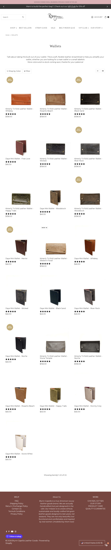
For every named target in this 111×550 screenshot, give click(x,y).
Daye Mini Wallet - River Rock (87, 308)
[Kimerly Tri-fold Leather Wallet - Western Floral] (55, 240)
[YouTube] (12, 531)
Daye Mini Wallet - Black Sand (53, 308)
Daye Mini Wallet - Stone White (19, 454)
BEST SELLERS (25, 28)
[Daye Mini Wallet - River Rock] (89, 290)
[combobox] (13, 17)
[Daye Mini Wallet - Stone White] (21, 436)
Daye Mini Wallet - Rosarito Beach (20, 406)
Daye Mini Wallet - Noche (16, 356)
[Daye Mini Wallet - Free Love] (21, 141)
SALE (53, 28)
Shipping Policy (16, 504)
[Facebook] (6, 531)
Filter (28, 71)
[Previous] (4, 6)
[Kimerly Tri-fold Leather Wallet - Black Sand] (89, 91)
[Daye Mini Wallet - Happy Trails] (55, 388)
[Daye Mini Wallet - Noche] (21, 338)
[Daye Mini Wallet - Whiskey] (89, 240)
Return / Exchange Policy (17, 506)
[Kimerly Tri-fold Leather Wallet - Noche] (89, 338)
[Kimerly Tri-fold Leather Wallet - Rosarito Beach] (55, 91)
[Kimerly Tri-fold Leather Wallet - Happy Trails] (21, 190)
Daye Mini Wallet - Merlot (16, 258)
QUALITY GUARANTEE (95, 509)
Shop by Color (15, 71)
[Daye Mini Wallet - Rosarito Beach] (21, 388)
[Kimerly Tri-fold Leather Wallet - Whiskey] (21, 91)
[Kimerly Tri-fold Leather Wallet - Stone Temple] (55, 338)
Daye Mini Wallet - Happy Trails (53, 406)
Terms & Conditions (16, 511)
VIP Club (72, 6)
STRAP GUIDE (41, 28)
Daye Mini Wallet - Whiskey (86, 258)
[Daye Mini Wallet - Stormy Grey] (89, 388)
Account (98, 17)
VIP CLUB (83, 28)
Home (7, 35)
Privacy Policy (17, 514)
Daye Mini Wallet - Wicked (17, 308)
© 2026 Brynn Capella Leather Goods (22, 541)
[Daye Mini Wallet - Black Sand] (55, 290)
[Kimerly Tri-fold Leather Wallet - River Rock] (89, 141)
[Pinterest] (9, 531)
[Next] (107, 6)
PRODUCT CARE (95, 506)
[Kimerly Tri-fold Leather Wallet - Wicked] (55, 141)
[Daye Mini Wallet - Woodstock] (55, 190)
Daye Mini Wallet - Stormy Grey (87, 406)
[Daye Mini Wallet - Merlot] (21, 240)
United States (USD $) (93, 543)
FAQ (16, 501)
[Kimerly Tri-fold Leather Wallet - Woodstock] (89, 190)
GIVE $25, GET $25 (96, 501)
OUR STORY (96, 28)
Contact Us (16, 509)
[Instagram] (15, 531)
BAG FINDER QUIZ (67, 28)
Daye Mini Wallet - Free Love (18, 159)
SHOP (12, 28)
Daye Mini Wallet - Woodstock (53, 209)
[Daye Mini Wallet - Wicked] (21, 290)
